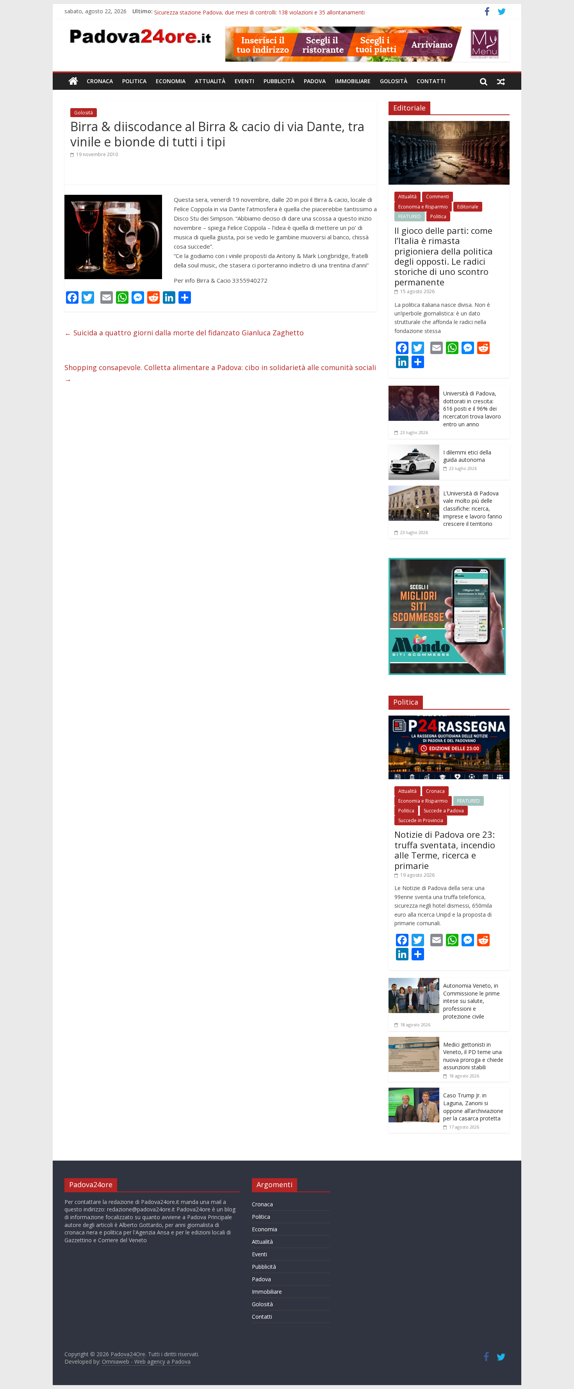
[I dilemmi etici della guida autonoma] (414, 448)
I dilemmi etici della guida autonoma (467, 456)
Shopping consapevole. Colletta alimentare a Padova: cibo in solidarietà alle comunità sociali (220, 373)
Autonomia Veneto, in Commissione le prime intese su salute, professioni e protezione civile (471, 1001)
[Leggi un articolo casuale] (501, 81)
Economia (170, 81)
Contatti (431, 81)
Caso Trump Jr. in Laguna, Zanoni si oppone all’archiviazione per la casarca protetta (473, 1107)
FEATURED (409, 216)
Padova (315, 81)
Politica (134, 81)
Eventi (244, 81)
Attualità (210, 81)
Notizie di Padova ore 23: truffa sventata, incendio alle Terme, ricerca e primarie (444, 849)
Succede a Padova (444, 810)
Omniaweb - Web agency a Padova (146, 1361)
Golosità (393, 81)
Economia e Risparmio (423, 206)
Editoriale (467, 206)
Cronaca (100, 81)
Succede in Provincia (420, 820)
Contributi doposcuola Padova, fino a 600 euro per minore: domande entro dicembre (261, 11)
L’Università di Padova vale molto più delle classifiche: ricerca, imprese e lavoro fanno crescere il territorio (472, 508)
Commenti (437, 196)
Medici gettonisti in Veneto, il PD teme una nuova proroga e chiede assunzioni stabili (473, 1056)
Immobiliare (353, 81)
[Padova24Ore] (73, 81)
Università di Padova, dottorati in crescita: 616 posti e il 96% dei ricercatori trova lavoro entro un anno (472, 408)
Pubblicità (279, 81)
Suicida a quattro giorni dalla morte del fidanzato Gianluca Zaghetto (184, 332)
